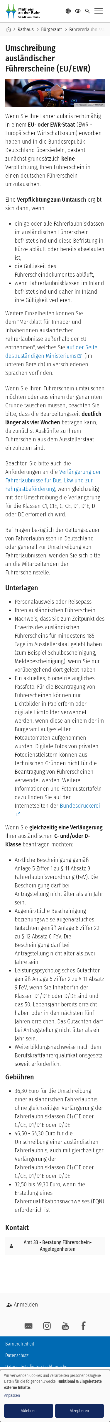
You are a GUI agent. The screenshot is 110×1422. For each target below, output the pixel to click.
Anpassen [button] (12, 1395)
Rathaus (26, 29)
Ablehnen (28, 1410)
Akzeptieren (79, 1410)
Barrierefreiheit (19, 1344)
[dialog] (55, 1396)
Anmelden (26, 1304)
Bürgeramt (51, 29)
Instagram (47, 1326)
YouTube (65, 1326)
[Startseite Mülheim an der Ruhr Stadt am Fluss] (24, 11)
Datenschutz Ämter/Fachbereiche (36, 1367)
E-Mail (28, 1326)
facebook (83, 1326)
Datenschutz (16, 1355)
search (87, 11)
